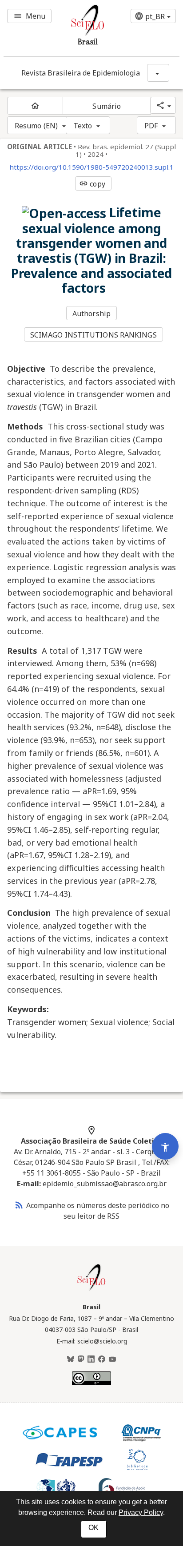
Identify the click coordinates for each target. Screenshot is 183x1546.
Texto (82, 126)
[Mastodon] (81, 1359)
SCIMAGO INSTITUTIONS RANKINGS (93, 335)
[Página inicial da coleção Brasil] (91, 1289)
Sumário (106, 106)
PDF (151, 126)
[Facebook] (101, 1359)
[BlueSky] (70, 1359)
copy (92, 184)
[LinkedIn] (91, 1359)
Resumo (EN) (36, 126)
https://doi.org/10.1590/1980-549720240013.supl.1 (91, 167)
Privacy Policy (141, 1512)
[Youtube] (112, 1359)
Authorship (91, 313)
